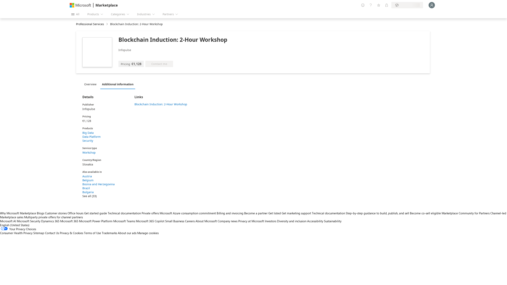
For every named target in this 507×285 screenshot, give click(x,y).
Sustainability (332, 221)
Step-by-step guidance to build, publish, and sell (377, 213)
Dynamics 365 (50, 221)
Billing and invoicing (230, 213)
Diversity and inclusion (291, 221)
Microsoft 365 (69, 221)
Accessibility (315, 221)
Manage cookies (148, 233)
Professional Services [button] (90, 24)
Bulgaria (88, 192)
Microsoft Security (28, 221)
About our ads (127, 233)
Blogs (40, 213)
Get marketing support (296, 213)
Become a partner (256, 213)
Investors (270, 221)
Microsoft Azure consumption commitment (188, 213)
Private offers (150, 213)
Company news (227, 221)
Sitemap (38, 233)
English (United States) (15, 225)
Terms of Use (92, 233)
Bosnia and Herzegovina (98, 184)
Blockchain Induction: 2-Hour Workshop (160, 104)
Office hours (75, 213)
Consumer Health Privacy (16, 233)
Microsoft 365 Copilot (150, 221)
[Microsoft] (80, 5)
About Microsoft (206, 221)
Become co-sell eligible (425, 213)
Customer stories (56, 213)
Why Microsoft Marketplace (18, 213)
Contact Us (52, 233)
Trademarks (109, 233)
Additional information (117, 84)
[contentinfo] (107, 24)
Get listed (274, 213)
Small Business (174, 221)
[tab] (91, 84)
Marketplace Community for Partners (466, 213)
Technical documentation (124, 213)
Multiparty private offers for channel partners (53, 217)
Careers (190, 221)
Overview (90, 84)
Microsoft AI (8, 221)
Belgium (87, 180)
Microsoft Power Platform (95, 221)
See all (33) (89, 196)
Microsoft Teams (124, 221)
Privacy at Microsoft (251, 221)
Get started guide (95, 213)
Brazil (86, 188)
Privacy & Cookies (71, 233)
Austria (87, 176)
